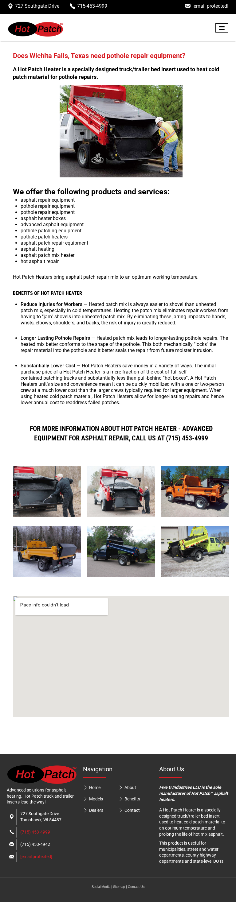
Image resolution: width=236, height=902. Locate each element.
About (130, 787)
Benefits (132, 798)
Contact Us (136, 886)
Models (96, 798)
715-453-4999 (92, 6)
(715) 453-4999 (35, 832)
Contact (132, 810)
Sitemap (119, 886)
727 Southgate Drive (37, 6)
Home (94, 787)
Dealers (96, 810)
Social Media (101, 886)
